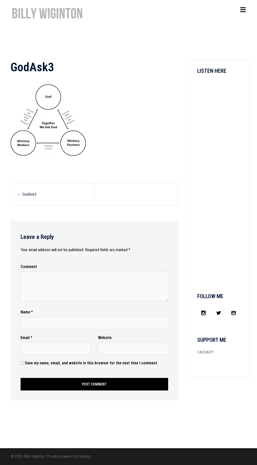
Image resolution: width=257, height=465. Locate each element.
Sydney (85, 456)
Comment (29, 266)
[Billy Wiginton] (47, 15)
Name (27, 312)
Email (26, 337)
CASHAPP (205, 352)
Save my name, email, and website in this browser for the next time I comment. (91, 363)
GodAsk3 (29, 194)
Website (105, 337)
